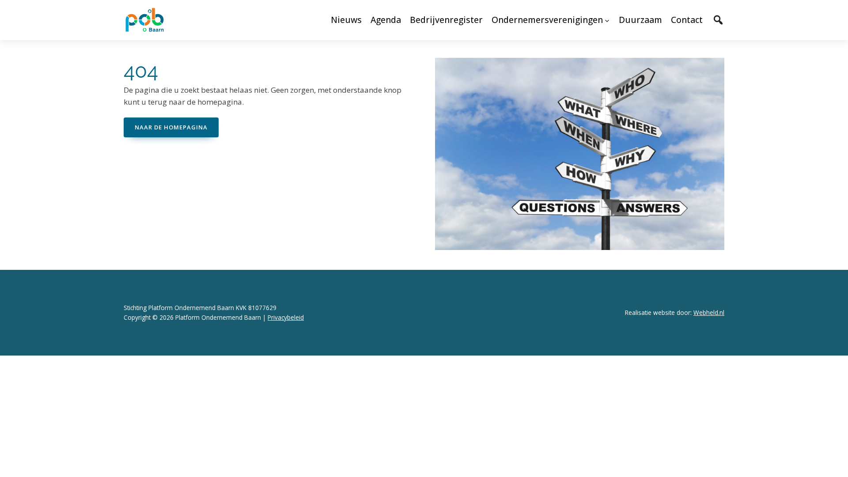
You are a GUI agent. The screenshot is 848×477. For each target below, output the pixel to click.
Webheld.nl (708, 312)
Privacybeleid (286, 317)
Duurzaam (640, 20)
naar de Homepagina (171, 127)
